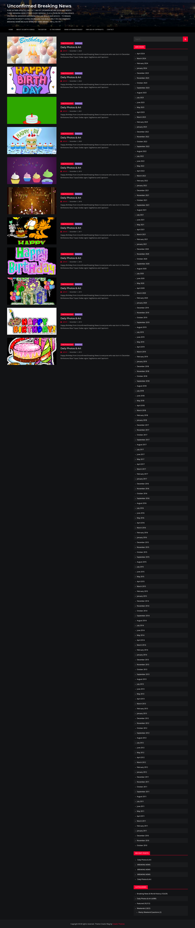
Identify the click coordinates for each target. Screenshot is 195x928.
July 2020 (140, 273)
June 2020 (140, 278)
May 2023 (140, 107)
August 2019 (141, 327)
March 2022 (141, 176)
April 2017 (141, 464)
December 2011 (143, 777)
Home (11, 29)
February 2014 (142, 650)
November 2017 (143, 430)
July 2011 (140, 801)
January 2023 (142, 127)
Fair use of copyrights (94, 29)
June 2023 (140, 102)
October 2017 (142, 435)
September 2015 (143, 557)
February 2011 (142, 826)
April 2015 (141, 581)
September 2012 (143, 733)
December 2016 (143, 484)
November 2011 (143, 782)
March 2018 (141, 410)
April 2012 (141, 757)
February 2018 (142, 415)
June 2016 (140, 513)
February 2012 (142, 767)
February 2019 (142, 356)
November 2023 (143, 78)
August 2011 (141, 796)
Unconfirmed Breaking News (39, 6)
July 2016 (140, 508)
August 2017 (141, 444)
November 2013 (143, 664)
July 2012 (140, 743)
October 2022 (142, 141)
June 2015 (140, 572)
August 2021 (141, 210)
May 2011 (140, 811)
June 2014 (140, 630)
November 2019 (143, 313)
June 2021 (140, 220)
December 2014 (143, 601)
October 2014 (142, 611)
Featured (78, 43)
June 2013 (140, 689)
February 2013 (142, 708)
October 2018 (142, 376)
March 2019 (141, 352)
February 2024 (142, 63)
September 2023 (143, 88)
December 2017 (143, 425)
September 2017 (143, 440)
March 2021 (141, 234)
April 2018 (141, 405)
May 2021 (140, 225)
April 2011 (141, 816)
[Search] (185, 39)
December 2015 (143, 542)
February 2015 (142, 591)
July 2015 (140, 567)
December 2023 (143, 73)
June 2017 (140, 454)
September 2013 (143, 674)
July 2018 (140, 391)
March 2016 (141, 528)
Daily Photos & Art (67, 43)
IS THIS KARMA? (55, 29)
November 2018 (143, 371)
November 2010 (143, 840)
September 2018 (143, 381)
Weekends (141, 908)
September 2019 (143, 322)
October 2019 (142, 317)
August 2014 (141, 620)
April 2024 (141, 53)
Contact (110, 29)
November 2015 (143, 547)
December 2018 (143, 366)
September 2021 (143, 205)
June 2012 (140, 748)
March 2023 (141, 117)
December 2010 (143, 836)
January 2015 (142, 596)
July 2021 (140, 215)
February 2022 (142, 181)
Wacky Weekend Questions (148, 912)
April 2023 (141, 112)
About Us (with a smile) (25, 29)
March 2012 (141, 762)
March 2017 (141, 469)
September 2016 (143, 498)
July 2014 (140, 625)
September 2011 (143, 792)
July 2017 (140, 449)
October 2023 (142, 83)
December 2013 (143, 660)
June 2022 (140, 161)
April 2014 (141, 640)
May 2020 (140, 283)
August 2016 (141, 503)
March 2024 (141, 58)
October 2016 (142, 493)
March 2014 (141, 645)
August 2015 (141, 562)
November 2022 (143, 137)
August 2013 (141, 679)
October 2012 (142, 728)
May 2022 (140, 166)
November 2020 (143, 254)
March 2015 (141, 586)
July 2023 (140, 97)
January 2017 (142, 479)
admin (65, 51)
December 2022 (143, 132)
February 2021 (142, 239)
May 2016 (140, 518)
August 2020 (141, 269)
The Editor (42, 29)
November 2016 (143, 488)
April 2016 (141, 523)
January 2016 (142, 537)
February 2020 (142, 298)
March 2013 (141, 704)
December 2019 (143, 308)
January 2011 (142, 831)
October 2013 (142, 669)
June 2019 (140, 337)
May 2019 (140, 342)
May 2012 (140, 752)
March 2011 (141, 821)
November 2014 (143, 606)
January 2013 (142, 713)
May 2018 (140, 400)
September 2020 (143, 264)
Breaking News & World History (149, 894)
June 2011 (140, 806)
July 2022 (140, 156)
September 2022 (143, 146)
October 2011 (142, 787)
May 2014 (140, 635)
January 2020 (142, 303)
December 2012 (143, 718)
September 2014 (143, 616)
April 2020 (141, 288)
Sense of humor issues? (73, 29)
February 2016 (142, 532)
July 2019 (140, 332)
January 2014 (142, 655)
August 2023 (141, 93)
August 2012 (141, 738)
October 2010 (142, 845)
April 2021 (141, 229)
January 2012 (142, 772)
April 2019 (141, 347)
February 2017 (142, 474)
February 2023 (142, 122)
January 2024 (142, 68)
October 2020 (142, 259)
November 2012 (143, 723)
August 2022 (141, 151)
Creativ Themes (119, 924)
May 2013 (140, 694)
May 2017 (140, 459)
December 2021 (143, 190)
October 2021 (142, 200)
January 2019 (142, 361)
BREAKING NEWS (143, 865)
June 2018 (140, 396)
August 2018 (141, 386)
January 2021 (142, 244)
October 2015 (142, 552)
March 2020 (141, 293)
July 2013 (140, 684)
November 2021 (143, 195)
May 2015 (140, 576)
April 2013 (141, 699)
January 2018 (142, 420)
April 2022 (141, 171)
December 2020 (143, 249)
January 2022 (142, 185)
